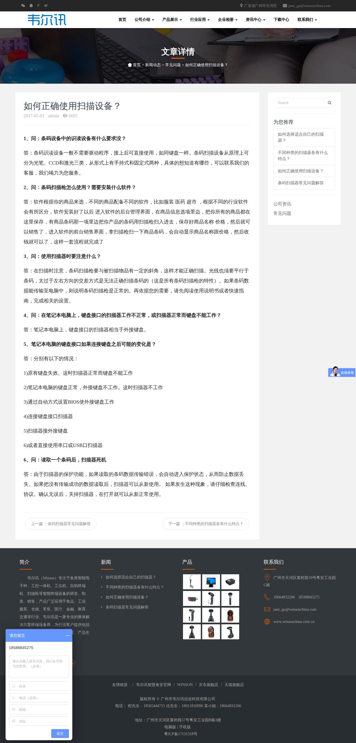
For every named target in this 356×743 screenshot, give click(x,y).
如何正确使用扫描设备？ (301, 171)
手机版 (185, 727)
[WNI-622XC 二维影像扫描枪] (230, 632)
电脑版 (170, 727)
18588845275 (309, 597)
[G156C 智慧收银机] (211, 582)
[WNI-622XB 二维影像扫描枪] (191, 632)
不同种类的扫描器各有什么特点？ (135, 587)
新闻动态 (153, 65)
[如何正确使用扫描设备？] (46, 19)
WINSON (185, 685)
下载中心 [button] (281, 20)
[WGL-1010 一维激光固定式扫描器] (191, 599)
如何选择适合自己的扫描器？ (131, 577)
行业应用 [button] (198, 20)
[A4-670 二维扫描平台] (211, 632)
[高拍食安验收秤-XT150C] (191, 582)
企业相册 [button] (226, 20)
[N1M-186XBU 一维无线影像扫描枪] (211, 616)
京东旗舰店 (208, 685)
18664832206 (284, 597)
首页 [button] (122, 20)
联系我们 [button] (306, 20)
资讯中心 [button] (254, 20)
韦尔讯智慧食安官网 (153, 685)
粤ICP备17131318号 (178, 734)
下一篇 (205, 524)
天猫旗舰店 (234, 685)
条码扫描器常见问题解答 (301, 183)
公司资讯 (282, 204)
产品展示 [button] (170, 20)
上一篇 (61, 524)
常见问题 (173, 65)
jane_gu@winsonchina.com (309, 6)
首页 (136, 65)
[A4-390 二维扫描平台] (230, 616)
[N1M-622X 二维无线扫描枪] (191, 616)
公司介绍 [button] (143, 20)
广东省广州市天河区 (260, 6)
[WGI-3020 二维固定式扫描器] (230, 582)
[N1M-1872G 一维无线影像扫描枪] (211, 599)
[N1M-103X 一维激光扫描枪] (230, 599)
